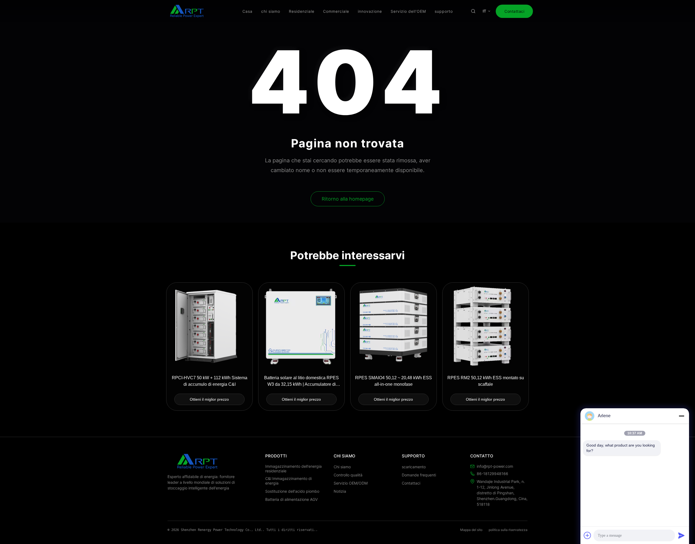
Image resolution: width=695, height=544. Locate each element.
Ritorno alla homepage (348, 199)
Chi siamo (342, 466)
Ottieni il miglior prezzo (209, 399)
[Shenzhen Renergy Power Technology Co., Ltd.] (187, 11)
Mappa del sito (471, 530)
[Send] (681, 535)
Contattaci (514, 11)
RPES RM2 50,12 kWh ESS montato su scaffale (485, 381)
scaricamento (414, 466)
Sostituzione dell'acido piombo (292, 491)
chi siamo (270, 11)
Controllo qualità (348, 475)
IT (484, 11)
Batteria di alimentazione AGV (291, 499)
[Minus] (681, 416)
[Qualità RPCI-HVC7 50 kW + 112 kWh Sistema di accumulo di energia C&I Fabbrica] (209, 326)
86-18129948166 (492, 473)
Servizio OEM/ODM (351, 483)
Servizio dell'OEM (408, 11)
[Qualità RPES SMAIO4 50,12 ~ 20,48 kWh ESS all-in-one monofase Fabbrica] (393, 326)
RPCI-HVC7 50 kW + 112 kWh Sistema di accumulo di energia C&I (209, 381)
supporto (444, 11)
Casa (247, 11)
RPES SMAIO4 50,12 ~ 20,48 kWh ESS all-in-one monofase (393, 381)
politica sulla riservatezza (508, 530)
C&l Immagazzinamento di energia (288, 480)
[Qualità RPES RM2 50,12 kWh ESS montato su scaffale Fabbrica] (486, 326)
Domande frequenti (419, 475)
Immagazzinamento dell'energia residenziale (293, 468)
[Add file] (587, 535)
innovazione (370, 11)
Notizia (340, 491)
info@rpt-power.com (495, 466)
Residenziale (301, 11)
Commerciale (336, 11)
